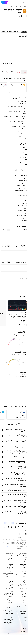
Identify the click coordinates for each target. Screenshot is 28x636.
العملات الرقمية (23, 564)
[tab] (8, 230)
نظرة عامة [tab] (24, 31)
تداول (25, 619)
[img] (5, 16)
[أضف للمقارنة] (12, 85)
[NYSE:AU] (25, 309)
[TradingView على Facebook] (22, 527)
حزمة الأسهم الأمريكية (8, 576)
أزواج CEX (24, 565)
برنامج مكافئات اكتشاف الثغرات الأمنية (8, 611)
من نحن (11, 581)
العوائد (25, 582)
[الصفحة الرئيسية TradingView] (22, 2)
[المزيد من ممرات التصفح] (20, 6)
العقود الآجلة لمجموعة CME (7, 573)
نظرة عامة (11, 564)
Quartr (8, 546)
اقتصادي (25, 581)
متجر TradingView (9, 593)
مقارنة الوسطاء (10, 567)
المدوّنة (11, 584)
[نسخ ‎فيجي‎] (15, 215)
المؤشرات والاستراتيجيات (21, 626)
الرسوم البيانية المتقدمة (8, 622)
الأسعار (11, 556)
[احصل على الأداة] (2, 332)
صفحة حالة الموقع (9, 613)
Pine (26, 568)
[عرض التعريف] (18, 101)
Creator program (23, 611)
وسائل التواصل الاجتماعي (21, 606)
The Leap (11, 568)
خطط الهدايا (10, 559)
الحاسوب (25, 602)
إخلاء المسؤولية (10, 602)
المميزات (11, 555)
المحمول (25, 600)
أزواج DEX (24, 567)
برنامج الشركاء (10, 631)
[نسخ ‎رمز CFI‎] (20, 220)
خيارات (25, 593)
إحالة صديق (24, 610)
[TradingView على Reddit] (26, 530)
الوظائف (11, 587)
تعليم (25, 620)
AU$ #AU (24, 312)
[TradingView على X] (26, 527)
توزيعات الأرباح (23, 584)
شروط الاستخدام (9, 600)
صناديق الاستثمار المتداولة (21, 561)
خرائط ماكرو (24, 594)
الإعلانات (11, 628)
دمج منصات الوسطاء (9, 629)
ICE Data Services (12, 537)
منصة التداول (10, 623)
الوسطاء (11, 565)
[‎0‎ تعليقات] (19, 324)
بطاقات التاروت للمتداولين (8, 594)
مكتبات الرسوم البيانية (8, 619)
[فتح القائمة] (25, 2)
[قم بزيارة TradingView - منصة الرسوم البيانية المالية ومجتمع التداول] (7, 64)
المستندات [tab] (9, 31)
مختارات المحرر (23, 622)
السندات (25, 562)
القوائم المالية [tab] (16, 31)
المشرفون (24, 614)
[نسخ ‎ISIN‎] (15, 210)
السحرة (25, 628)
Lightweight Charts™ (8, 620)
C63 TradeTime (9, 596)
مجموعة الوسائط (9, 588)
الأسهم (25, 559)
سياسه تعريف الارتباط (8, 605)
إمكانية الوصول (10, 607)
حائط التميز (24, 608)
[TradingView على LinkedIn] (12, 527)
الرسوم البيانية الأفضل (22, 555)
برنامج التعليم (10, 633)
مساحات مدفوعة (23, 631)
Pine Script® (24, 596)
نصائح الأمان (10, 608)
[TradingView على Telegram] (8, 527)
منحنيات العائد (24, 591)
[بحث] (10, 2)
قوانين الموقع (24, 613)
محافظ (25, 590)
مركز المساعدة (10, 585)
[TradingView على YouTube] (19, 527)
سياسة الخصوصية (9, 604)
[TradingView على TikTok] (5, 527)
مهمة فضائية (10, 582)
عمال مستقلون (23, 629)
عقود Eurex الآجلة (9, 574)
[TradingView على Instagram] (15, 527)
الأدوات (11, 617)
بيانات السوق (10, 558)
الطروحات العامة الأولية (22, 585)
